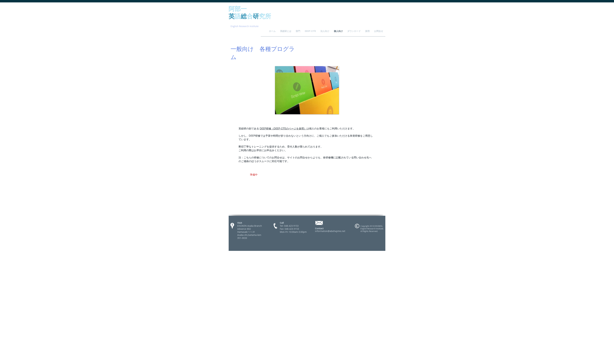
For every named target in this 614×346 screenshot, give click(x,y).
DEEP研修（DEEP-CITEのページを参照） (283, 128)
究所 (265, 16)
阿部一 (238, 8)
